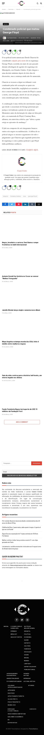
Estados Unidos (16, 196)
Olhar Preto (12, 699)
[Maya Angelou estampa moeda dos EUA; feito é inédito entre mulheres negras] (22, 328)
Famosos (27, 649)
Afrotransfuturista (16, 696)
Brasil (26, 657)
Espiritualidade (30, 666)
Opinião (26, 673)
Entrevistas (12, 722)
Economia (27, 637)
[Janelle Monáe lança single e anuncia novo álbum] (22, 296)
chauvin (5, 196)
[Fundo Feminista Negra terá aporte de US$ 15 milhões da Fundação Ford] (22, 395)
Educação (28, 652)
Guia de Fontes (16, 637)
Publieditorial (29, 669)
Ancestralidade (13, 678)
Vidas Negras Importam (17, 714)
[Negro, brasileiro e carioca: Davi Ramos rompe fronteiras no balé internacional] (22, 229)
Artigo (26, 675)
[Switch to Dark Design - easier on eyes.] (37, 3)
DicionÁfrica (11, 675)
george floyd (32, 196)
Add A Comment (22, 422)
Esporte (27, 643)
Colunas (11, 685)
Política (27, 634)
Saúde (26, 640)
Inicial (6, 626)
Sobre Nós (15, 628)
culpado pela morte (18, 60)
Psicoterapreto (14, 702)
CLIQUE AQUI (32, 150)
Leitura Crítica (29, 681)
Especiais (11, 709)
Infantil (27, 631)
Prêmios (14, 631)
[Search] (41, 3)
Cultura (27, 646)
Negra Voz (12, 705)
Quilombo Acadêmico (15, 716)
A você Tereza (13, 711)
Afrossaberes (12, 673)
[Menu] (3, 3)
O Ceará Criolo (16, 626)
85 (9, 719)
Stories (31, 685)
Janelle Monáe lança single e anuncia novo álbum (21, 310)
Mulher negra (29, 628)
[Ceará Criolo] (21, 3)
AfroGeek (11, 690)
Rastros (11, 693)
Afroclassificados (15, 687)
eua (24, 196)
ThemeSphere (33, 729)
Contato (33, 709)
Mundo (6, 24)
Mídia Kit (14, 634)
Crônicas (27, 678)
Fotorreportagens (14, 681)
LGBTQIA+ (27, 663)
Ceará (26, 655)
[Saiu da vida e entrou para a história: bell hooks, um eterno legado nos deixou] (22, 361)
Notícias (27, 626)
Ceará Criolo (13, 38)
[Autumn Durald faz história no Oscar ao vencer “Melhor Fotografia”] (22, 262)
